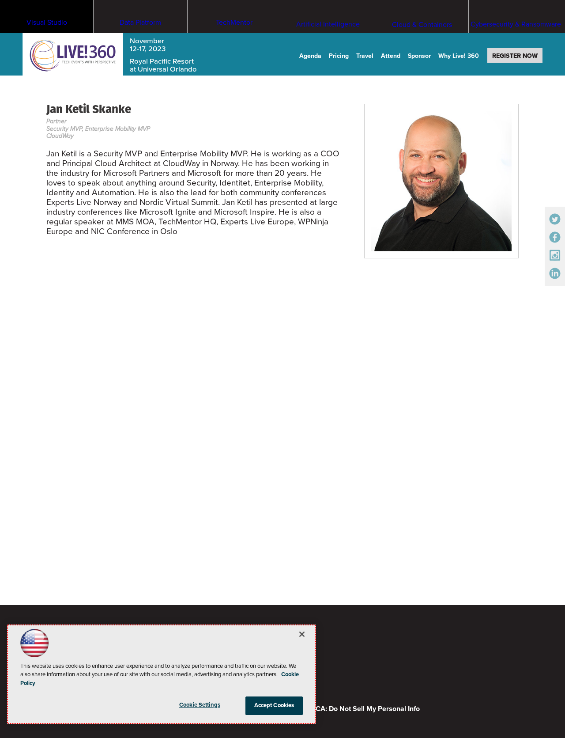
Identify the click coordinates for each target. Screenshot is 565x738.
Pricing (339, 56)
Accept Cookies (274, 705)
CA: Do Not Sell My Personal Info (368, 708)
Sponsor (419, 56)
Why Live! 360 (458, 56)
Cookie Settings (199, 704)
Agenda (310, 56)
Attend (390, 56)
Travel (364, 56)
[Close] (302, 634)
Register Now (515, 56)
